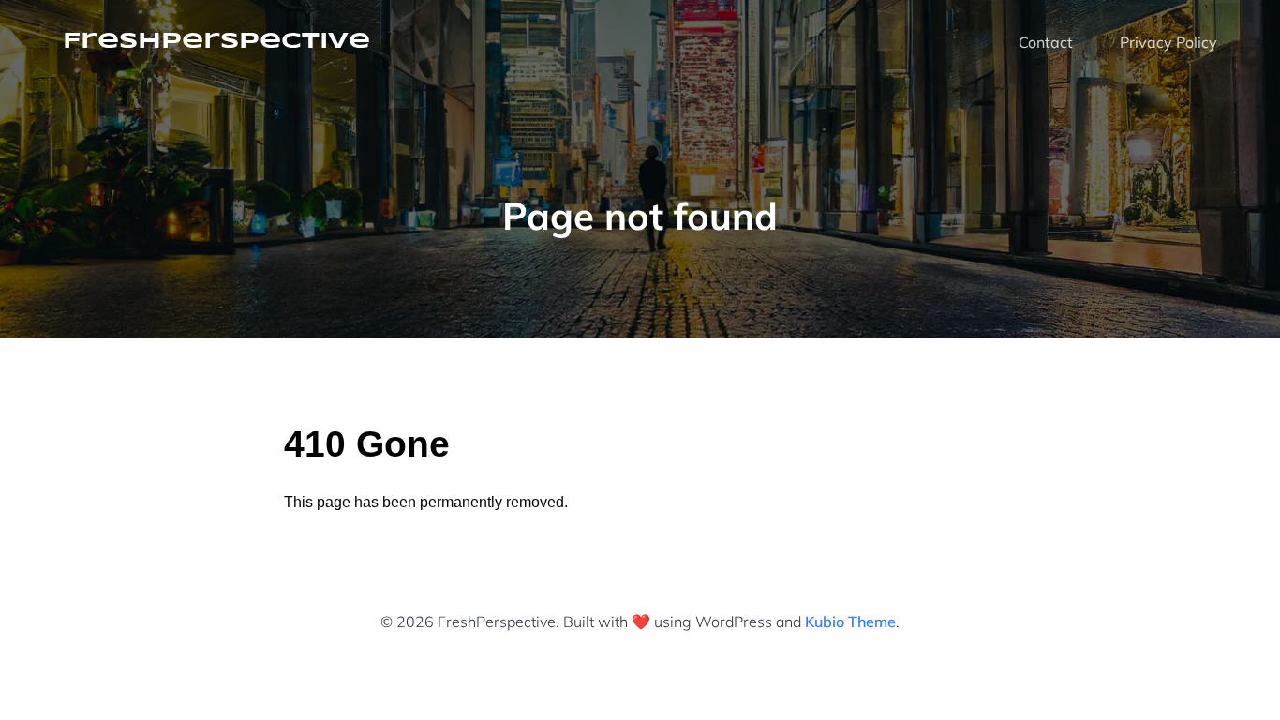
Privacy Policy (1168, 42)
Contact (1046, 42)
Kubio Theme (850, 621)
